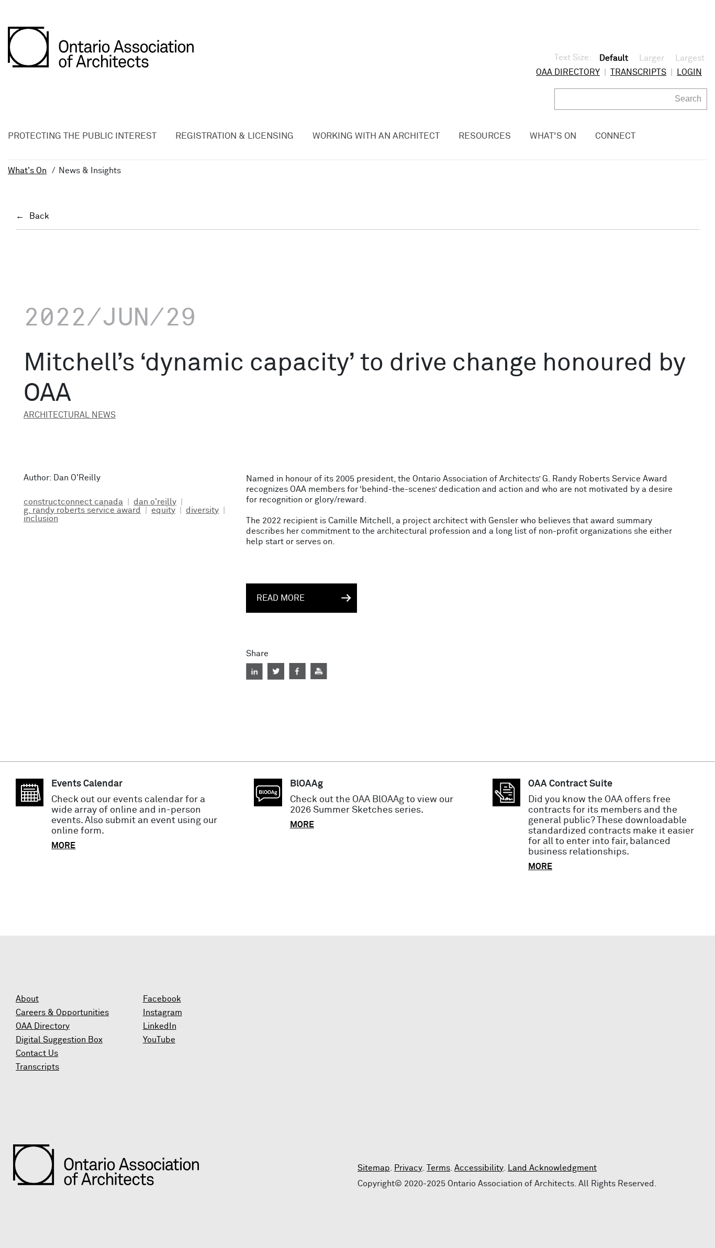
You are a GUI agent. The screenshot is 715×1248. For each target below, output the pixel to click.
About (27, 999)
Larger (651, 58)
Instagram (162, 1012)
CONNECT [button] (615, 136)
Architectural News (70, 415)
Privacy (408, 1168)
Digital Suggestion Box (59, 1040)
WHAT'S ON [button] (553, 136)
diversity (202, 510)
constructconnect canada (73, 502)
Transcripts (638, 72)
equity (163, 510)
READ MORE (280, 598)
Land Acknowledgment (552, 1168)
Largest (690, 58)
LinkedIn (159, 1026)
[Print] (318, 671)
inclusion (41, 518)
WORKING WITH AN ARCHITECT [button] (376, 136)
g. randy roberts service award (82, 510)
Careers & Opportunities (62, 1012)
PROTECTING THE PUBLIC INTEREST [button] (82, 136)
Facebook (162, 999)
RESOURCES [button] (485, 136)
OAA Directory (568, 72)
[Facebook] (297, 671)
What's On (27, 170)
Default (613, 58)
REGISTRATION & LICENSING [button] (234, 136)
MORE (63, 845)
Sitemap (374, 1168)
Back (39, 216)
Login (689, 72)
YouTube (159, 1040)
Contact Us (37, 1053)
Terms (438, 1168)
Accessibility (479, 1168)
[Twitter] (275, 671)
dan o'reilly (154, 502)
